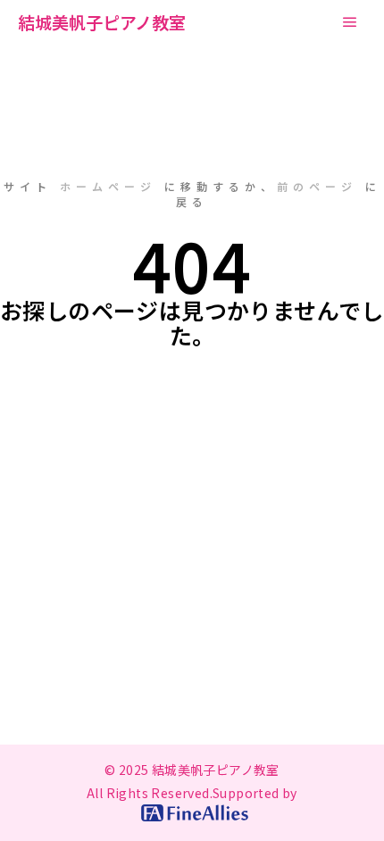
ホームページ (108, 186)
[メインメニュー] (350, 22)
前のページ (317, 186)
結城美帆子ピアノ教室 (102, 22)
